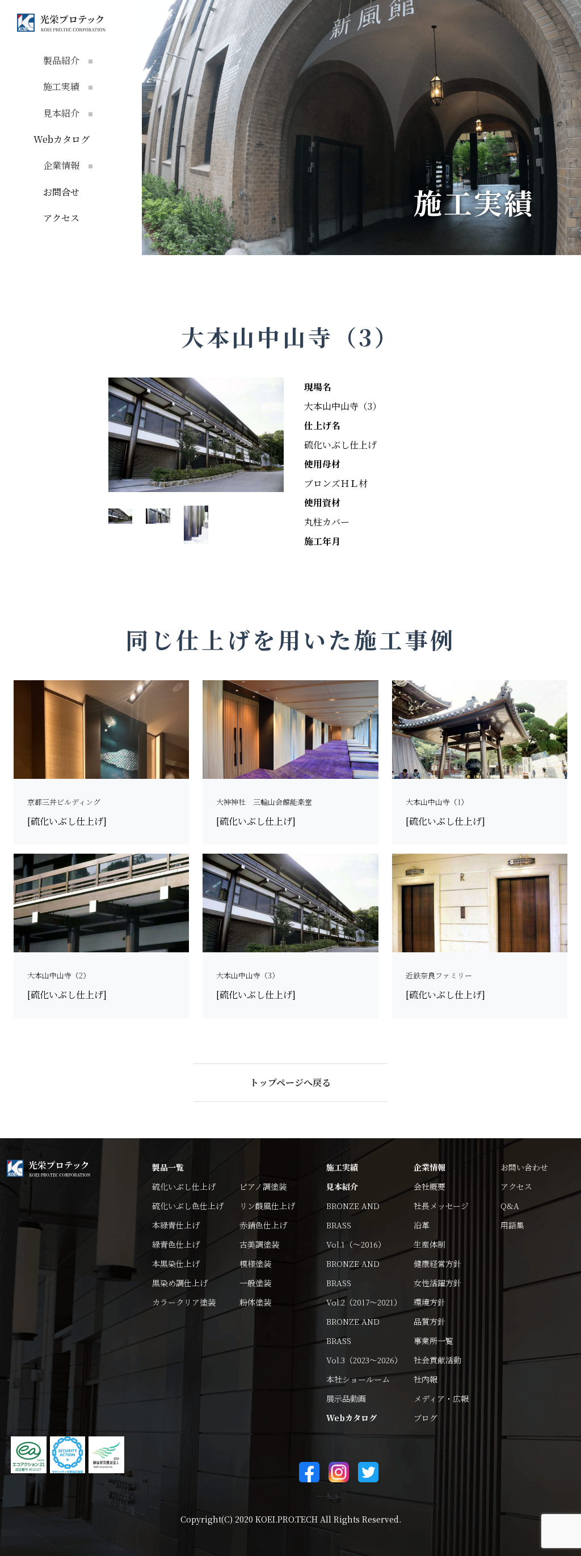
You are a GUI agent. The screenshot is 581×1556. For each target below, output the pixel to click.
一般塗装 (255, 1282)
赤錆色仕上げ (263, 1225)
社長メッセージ (441, 1205)
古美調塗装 (259, 1244)
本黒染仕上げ (176, 1263)
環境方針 (429, 1302)
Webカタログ (61, 139)
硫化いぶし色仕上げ (188, 1205)
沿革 (422, 1225)
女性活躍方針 (437, 1282)
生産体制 (429, 1244)
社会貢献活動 (437, 1360)
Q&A (509, 1205)
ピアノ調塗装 (263, 1186)
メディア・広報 (441, 1398)
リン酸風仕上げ (267, 1205)
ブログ (425, 1417)
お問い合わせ (524, 1167)
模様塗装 (255, 1263)
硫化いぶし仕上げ (184, 1186)
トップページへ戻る (290, 1082)
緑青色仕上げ (176, 1244)
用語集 (512, 1225)
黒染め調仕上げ (180, 1282)
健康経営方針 (437, 1263)
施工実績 (342, 1167)
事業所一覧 (433, 1340)
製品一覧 (168, 1167)
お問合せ (61, 191)
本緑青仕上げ (176, 1225)
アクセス (61, 217)
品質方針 (429, 1321)
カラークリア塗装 (184, 1302)
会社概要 (429, 1186)
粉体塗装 (255, 1302)
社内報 (425, 1379)
